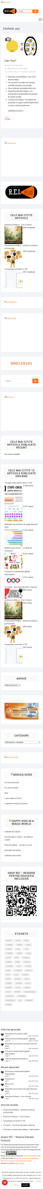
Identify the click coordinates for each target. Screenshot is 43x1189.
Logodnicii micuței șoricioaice (16, 803)
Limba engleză (12, 68)
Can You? (10, 60)
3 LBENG (10, 72)
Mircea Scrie (22, 774)
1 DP (26, 949)
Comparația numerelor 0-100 (14, 1121)
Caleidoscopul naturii (13, 855)
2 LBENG (26, 957)
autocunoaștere (29, 992)
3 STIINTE (18, 970)
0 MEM (19, 945)
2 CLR (8, 957)
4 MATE (25, 975)
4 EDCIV (28, 970)
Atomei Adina (17, 65)
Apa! (6, 793)
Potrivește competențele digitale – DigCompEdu (21, 1129)
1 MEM (19, 953)
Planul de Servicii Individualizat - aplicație (20, 1039)
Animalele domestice (13, 850)
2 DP (16, 957)
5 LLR (27, 979)
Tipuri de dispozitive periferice (16, 1059)
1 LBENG (9, 953)
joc (20, 1000)
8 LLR (8, 992)
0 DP (26, 940)
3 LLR (19, 966)
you (18, 72)
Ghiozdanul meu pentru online (16, 1034)
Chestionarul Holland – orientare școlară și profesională (19, 1111)
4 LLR (16, 975)
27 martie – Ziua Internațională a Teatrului (19, 1125)
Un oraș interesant (12, 782)
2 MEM (8, 962)
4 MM (8, 979)
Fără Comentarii (30, 72)
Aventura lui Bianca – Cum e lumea (16, 1117)
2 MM (17, 962)
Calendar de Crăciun (12, 832)
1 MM (28, 953)
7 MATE (27, 987)
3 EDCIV (27, 962)
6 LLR (28, 983)
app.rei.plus (20, 1163)
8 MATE (17, 992)
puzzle (8, 1004)
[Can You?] (21, 46)
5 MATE (8, 983)
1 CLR (18, 949)
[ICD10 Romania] (21, 704)
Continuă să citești (17, 110)
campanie (9, 996)
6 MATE (8, 987)
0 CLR (18, 940)
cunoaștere (21, 996)
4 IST (8, 975)
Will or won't (9, 1084)
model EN (29, 1000)
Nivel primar (22, 68)
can (14, 72)
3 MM (8, 970)
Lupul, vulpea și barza (13, 798)
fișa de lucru (10, 1000)
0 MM (28, 945)
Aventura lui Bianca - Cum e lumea (18, 1096)
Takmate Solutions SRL (32, 1156)
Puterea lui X (10, 1079)
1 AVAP (8, 949)
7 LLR (18, 987)
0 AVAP (8, 940)
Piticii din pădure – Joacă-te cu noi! (18, 845)
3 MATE (27, 966)
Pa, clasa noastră (11, 788)
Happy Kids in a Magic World (23, 822)
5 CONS (17, 979)
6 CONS (18, 983)
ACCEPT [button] (25, 1185)
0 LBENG (9, 945)
